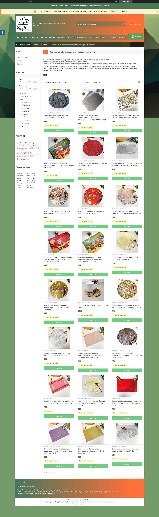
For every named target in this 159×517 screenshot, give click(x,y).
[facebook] (44, 75)
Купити (59, 131)
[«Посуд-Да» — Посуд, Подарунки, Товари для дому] (24, 24)
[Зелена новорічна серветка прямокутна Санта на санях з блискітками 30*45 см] (93, 242)
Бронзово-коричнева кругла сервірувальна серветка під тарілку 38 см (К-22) (127, 355)
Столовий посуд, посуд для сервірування (47, 45)
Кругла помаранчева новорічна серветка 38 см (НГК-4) (91, 212)
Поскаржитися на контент (88, 502)
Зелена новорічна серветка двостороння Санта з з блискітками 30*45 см (59, 165)
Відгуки (20, 64)
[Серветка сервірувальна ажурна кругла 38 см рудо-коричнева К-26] (127, 290)
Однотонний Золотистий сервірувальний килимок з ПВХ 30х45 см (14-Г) (91, 451)
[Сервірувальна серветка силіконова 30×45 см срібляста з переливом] (127, 148)
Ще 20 (23, 117)
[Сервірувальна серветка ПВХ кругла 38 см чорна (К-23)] (59, 100)
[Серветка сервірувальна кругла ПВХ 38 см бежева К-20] (127, 242)
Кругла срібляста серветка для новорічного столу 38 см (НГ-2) (57, 212)
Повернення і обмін (80, 37)
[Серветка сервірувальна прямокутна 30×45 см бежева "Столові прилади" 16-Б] (93, 338)
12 (50, 473)
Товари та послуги (31, 37)
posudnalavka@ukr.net (26, 156)
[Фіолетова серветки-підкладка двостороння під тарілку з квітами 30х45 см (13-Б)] (59, 433)
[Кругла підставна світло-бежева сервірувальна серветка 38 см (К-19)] (93, 386)
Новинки (122, 37)
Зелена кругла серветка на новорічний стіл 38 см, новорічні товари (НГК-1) (57, 307)
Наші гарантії (100, 37)
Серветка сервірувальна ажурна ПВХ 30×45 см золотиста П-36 (125, 117)
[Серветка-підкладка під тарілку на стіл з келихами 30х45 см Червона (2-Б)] (127, 386)
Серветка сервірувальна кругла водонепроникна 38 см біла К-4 (57, 354)
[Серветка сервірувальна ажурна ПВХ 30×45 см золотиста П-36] (127, 100)
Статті (91, 37)
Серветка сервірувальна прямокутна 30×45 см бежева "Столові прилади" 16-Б (90, 355)
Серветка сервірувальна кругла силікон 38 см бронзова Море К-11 (126, 212)
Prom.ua (90, 500)
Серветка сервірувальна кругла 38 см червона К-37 (92, 164)
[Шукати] (123, 24)
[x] (46, 75)
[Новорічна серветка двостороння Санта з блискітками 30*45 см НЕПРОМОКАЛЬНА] (59, 242)
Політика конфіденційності (105, 502)
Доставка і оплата (64, 37)
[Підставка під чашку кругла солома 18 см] (93, 290)
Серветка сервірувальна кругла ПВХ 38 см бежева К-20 (125, 258)
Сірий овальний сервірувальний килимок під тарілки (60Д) (125, 450)
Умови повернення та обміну (27, 486)
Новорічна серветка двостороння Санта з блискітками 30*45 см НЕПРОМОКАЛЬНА (58, 259)
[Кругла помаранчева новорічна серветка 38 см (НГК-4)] (93, 196)
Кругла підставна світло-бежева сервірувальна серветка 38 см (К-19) (91, 403)
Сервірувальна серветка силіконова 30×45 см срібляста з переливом (127, 164)
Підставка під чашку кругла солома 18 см (93, 306)
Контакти (52, 37)
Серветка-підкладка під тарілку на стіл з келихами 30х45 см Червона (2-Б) (126, 403)
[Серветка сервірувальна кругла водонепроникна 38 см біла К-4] (59, 338)
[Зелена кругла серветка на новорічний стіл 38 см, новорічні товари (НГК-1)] (59, 290)
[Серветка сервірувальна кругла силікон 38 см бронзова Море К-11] (127, 196)
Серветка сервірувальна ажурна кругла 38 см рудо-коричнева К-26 (126, 306)
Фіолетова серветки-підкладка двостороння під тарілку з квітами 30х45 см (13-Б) (58, 451)
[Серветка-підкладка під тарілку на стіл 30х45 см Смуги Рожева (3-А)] (59, 386)
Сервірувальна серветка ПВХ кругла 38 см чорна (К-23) (56, 117)
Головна (20, 37)
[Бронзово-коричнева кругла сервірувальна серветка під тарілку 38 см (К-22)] (127, 338)
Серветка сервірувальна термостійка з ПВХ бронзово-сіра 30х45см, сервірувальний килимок (92, 118)
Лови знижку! (112, 37)
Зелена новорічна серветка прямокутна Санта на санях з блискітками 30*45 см (90, 259)
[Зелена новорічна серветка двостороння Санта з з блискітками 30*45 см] (59, 148)
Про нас (44, 37)
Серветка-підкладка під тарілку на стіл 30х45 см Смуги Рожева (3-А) (58, 402)
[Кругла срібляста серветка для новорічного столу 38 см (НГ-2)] (59, 196)
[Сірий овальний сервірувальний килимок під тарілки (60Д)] (127, 433)
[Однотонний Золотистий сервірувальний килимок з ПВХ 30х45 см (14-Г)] (93, 433)
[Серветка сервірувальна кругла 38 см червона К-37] (93, 148)
